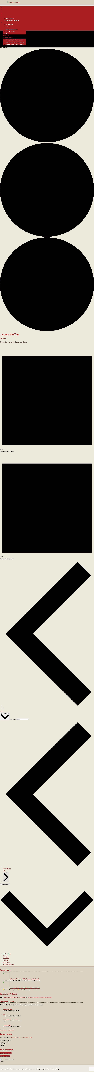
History (5, 16)
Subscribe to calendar (5, 884)
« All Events (3, 338)
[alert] (47, 398)
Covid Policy (37, 1069)
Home (4, 7)
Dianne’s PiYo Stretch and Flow (10, 1020)
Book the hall (11, 1030)
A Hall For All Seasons (11, 29)
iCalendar (5, 956)
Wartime (8, 27)
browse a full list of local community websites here (40, 997)
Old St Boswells (10, 24)
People (7, 33)
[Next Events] (3, 708)
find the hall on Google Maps (25, 1037)
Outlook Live (6, 960)
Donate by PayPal (4, 1056)
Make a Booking (7, 9)
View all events (3, 1030)
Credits (24, 1069)
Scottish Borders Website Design (51, 1069)
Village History (10, 18)
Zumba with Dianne (7, 1009)
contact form (14, 1037)
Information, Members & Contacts (14, 40)
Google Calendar (7, 954)
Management (6, 14)
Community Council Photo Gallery (15, 44)
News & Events (6, 11)
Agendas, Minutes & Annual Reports (15, 42)
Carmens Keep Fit (7, 1025)
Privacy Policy (30, 1069)
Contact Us (6, 35)
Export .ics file (6, 962)
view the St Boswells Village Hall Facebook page (15, 997)
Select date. (13, 719)
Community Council (8, 37)
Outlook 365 (6, 958)
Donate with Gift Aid (5, 1053)
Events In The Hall (10, 31)
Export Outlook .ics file (8, 964)
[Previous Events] (48, 706)
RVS (4, 1014)
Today (1, 711)
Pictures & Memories (8, 22)
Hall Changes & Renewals (12, 20)
